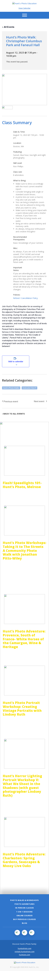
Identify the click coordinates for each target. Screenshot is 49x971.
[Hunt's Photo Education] (24, 3)
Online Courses (24, 915)
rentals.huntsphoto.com (24, 951)
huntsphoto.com (24, 948)
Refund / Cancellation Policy (25, 298)
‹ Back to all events (13, 413)
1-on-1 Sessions (24, 911)
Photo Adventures (24, 904)
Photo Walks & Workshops (24, 900)
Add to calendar (15, 361)
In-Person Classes (24, 908)
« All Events (8, 26)
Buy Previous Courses (24, 919)
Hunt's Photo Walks (11, 388)
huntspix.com (24, 954)
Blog (24, 923)
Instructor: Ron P (29, 388)
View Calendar (24, 8)
